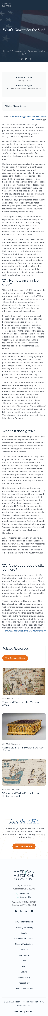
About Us (24, 949)
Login (24, 961)
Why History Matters (24, 922)
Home (5, 51)
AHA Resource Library (18, 51)
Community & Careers (24, 939)
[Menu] (43, 4)
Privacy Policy (24, 977)
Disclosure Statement (24, 988)
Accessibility (24, 983)
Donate (24, 972)
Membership (24, 955)
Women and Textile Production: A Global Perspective (20, 794)
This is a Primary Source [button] (15, 106)
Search (24, 966)
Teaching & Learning (24, 927)
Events (24, 933)
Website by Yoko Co (24, 1011)
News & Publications (24, 944)
